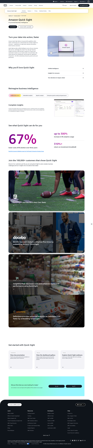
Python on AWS (51, 420)
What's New (10, 425)
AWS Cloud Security (12, 423)
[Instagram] (76, 440)
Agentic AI (11, 15)
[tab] (15, 95)
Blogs (9, 428)
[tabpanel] (46, 108)
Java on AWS (50, 423)
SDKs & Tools (51, 415)
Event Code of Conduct (73, 430)
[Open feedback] (91, 224)
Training (29, 415)
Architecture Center (32, 423)
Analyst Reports (31, 428)
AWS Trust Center (31, 418)
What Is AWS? (11, 413)
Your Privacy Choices (22, 443)
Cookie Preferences (35, 443)
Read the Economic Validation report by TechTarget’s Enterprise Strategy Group (26, 151)
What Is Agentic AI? (12, 418)
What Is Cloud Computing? (14, 415)
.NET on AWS (50, 418)
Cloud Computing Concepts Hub (15, 420)
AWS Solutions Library (33, 420)
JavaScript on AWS (52, 428)
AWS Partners (31, 430)
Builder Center (51, 413)
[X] (70, 440)
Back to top (45, 435)
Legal (69, 428)
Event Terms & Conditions (73, 432)
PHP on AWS (50, 425)
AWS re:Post (70, 418)
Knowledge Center (72, 420)
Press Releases (11, 430)
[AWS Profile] (88, 2)
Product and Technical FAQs (34, 425)
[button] (18, 5)
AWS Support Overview (73, 423)
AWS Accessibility (71, 425)
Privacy (9, 443)
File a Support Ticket (72, 415)
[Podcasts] (82, 440)
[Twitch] (78, 440)
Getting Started (31, 413)
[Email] (84, 440)
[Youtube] (80, 440)
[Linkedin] (74, 440)
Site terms (14, 443)
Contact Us (70, 413)
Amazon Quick (17, 15)
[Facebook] (72, 440)
